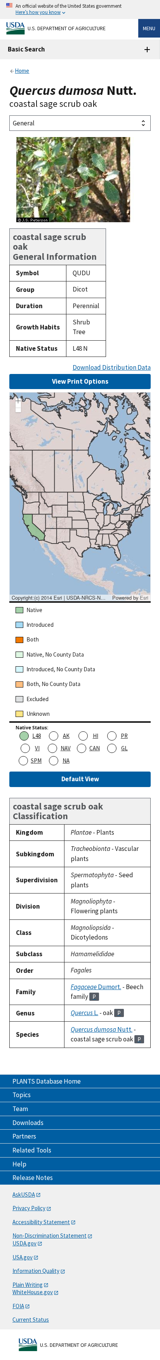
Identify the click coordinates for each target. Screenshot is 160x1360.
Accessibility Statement (41, 1222)
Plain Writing (27, 1284)
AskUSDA (23, 1194)
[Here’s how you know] (80, 9)
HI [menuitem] (95, 735)
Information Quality (35, 1270)
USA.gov (22, 1257)
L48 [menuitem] (36, 735)
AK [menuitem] (66, 735)
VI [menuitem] (37, 748)
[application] (80, 497)
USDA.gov (24, 1243)
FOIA (18, 1306)
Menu (149, 28)
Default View (80, 779)
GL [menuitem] (124, 748)
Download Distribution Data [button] (112, 367)
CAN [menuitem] (94, 748)
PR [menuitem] (124, 735)
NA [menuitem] (66, 760)
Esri (144, 597)
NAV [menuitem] (66, 748)
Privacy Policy (28, 1208)
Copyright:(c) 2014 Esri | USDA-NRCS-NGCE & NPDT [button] (61, 598)
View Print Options (80, 381)
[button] (18, 401)
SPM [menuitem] (36, 760)
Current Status (30, 1319)
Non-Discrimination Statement (49, 1235)
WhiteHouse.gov (32, 1292)
